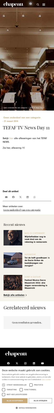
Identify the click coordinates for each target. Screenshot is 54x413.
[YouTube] (42, 363)
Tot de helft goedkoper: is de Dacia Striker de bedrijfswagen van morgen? (37, 261)
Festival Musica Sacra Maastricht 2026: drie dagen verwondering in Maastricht (36, 284)
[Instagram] (25, 363)
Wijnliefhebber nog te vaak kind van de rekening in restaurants (36, 239)
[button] (38, 4)
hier (11, 138)
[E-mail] (6, 197)
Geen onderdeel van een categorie (22, 210)
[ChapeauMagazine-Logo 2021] (13, 4)
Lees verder (46, 379)
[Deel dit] (13, 197)
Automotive (30, 254)
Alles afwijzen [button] (40, 401)
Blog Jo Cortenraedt (35, 233)
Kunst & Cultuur (32, 277)
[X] (17, 363)
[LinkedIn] (34, 363)
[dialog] (27, 389)
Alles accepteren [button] (15, 401)
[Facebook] (8, 363)
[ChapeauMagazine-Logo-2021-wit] (16, 354)
